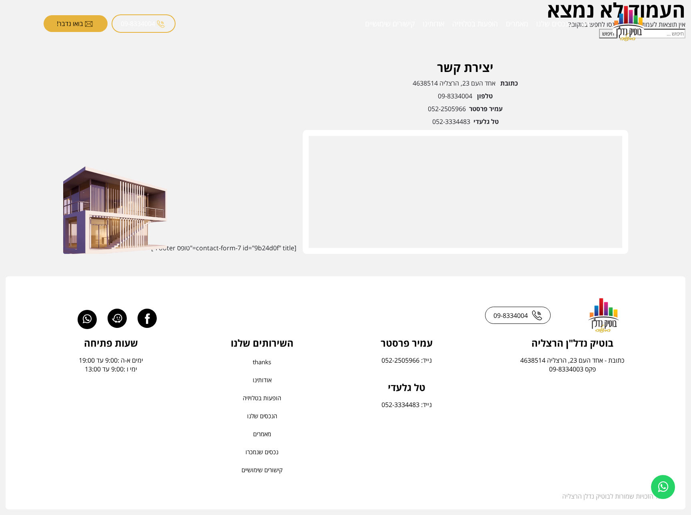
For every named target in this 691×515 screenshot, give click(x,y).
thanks (262, 362)
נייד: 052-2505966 (406, 360)
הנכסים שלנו (554, 23)
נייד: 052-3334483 (406, 404)
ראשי (588, 23)
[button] (663, 487)
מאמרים (517, 23)
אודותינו (433, 23)
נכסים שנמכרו (262, 452)
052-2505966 (447, 108)
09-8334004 (139, 23)
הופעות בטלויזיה (475, 23)
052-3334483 (451, 121)
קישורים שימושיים (390, 23)
